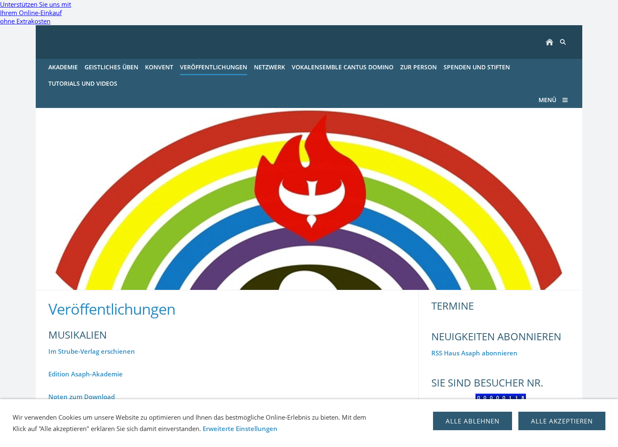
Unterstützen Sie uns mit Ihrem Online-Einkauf (35, 12)
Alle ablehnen (472, 421)
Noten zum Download (81, 396)
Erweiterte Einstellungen (240, 428)
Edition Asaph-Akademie (85, 374)
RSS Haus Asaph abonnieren (474, 353)
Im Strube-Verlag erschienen (91, 351)
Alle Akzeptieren (562, 421)
